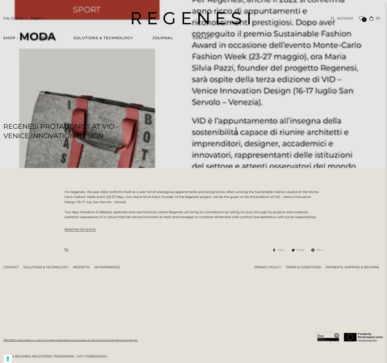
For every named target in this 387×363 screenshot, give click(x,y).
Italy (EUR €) (13, 18)
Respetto (81, 267)
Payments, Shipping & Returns (352, 267)
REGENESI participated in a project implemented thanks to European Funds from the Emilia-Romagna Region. (70, 340)
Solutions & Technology (46, 267)
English (37, 18)
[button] (13, 38)
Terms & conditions (303, 267)
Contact (11, 267)
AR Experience (107, 267)
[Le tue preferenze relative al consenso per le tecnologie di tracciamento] (8, 358)
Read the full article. (80, 229)
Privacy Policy (267, 267)
